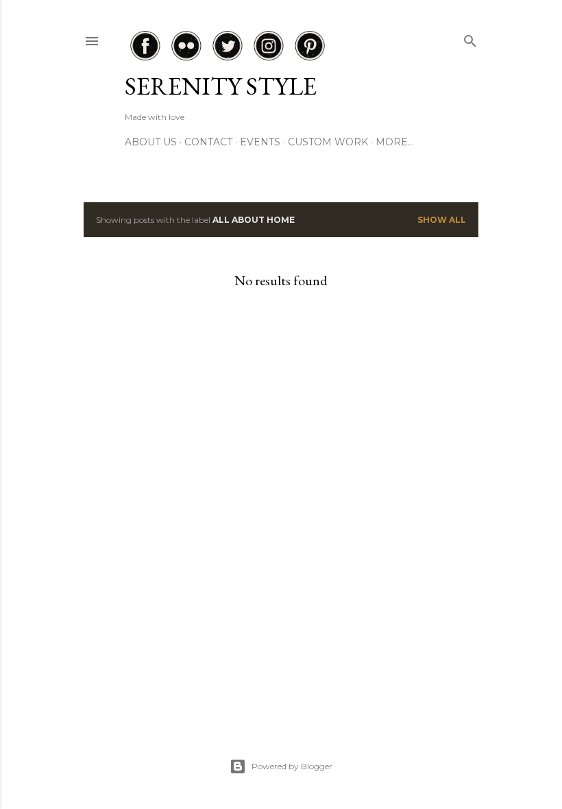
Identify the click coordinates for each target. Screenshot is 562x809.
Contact (208, 142)
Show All (441, 220)
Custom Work (328, 142)
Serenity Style (221, 86)
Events (260, 142)
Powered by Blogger (292, 766)
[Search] (470, 38)
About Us (151, 142)
